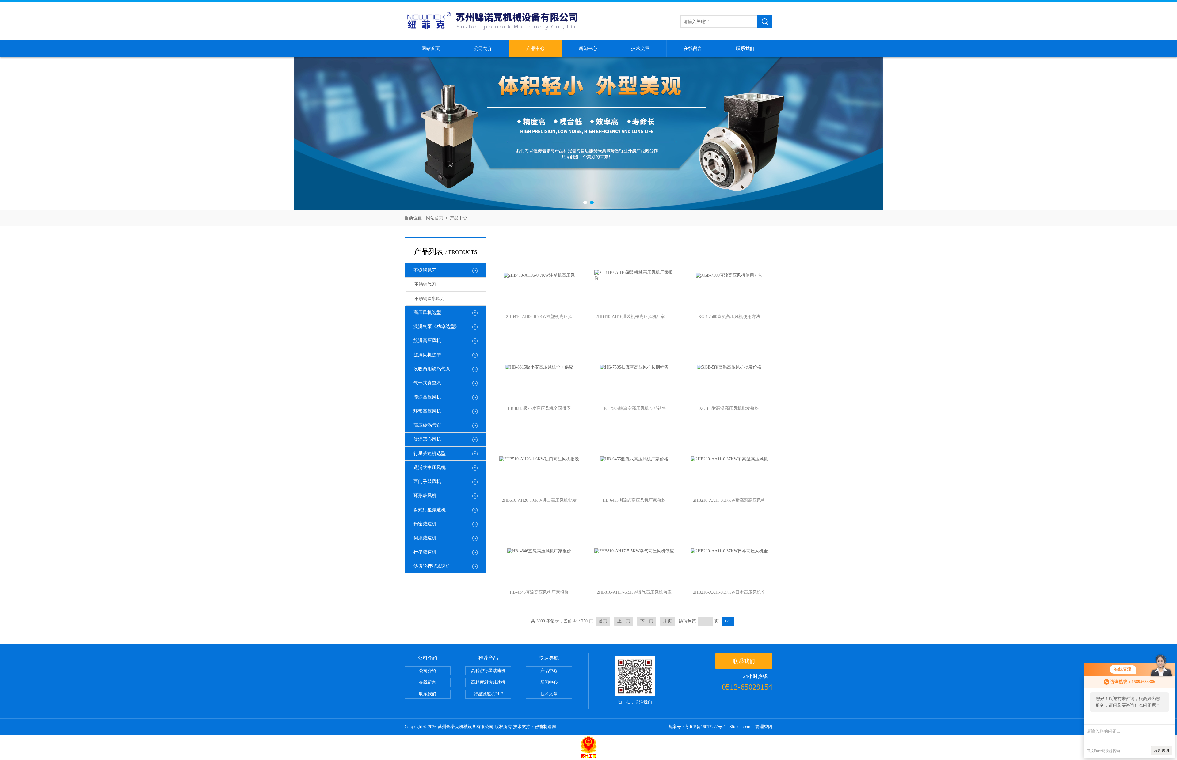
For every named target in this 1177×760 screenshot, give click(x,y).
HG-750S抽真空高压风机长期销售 (634, 408)
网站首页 (430, 48)
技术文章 (640, 48)
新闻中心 (588, 48)
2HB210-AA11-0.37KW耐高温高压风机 (729, 500)
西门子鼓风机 (427, 481)
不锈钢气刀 (425, 284)
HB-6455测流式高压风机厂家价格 (634, 500)
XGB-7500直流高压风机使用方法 (729, 316)
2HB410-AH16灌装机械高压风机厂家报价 (634, 316)
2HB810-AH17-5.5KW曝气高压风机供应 (634, 592)
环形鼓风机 (424, 495)
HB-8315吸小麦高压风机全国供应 (539, 408)
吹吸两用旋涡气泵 (431, 368)
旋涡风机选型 (427, 354)
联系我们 (745, 48)
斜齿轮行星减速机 (431, 566)
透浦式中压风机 (429, 467)
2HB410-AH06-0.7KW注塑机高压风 (539, 316)
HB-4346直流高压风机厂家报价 (539, 592)
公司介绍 (427, 670)
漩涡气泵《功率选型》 (436, 326)
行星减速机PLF (488, 694)
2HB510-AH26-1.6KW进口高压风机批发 (539, 500)
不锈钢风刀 (424, 270)
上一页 (623, 621)
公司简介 (483, 48)
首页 (603, 621)
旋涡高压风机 (427, 340)
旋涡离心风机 (427, 439)
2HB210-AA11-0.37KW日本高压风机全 (729, 592)
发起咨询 (1161, 750)
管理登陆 (763, 726)
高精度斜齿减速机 (488, 682)
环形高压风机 (427, 411)
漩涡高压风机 (427, 397)
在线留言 (693, 48)
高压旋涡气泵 (427, 425)
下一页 (646, 621)
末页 (667, 621)
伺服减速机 (424, 537)
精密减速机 (424, 523)
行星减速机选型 (429, 453)
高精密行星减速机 (488, 670)
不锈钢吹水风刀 (429, 298)
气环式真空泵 (427, 382)
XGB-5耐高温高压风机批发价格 (729, 408)
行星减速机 (424, 552)
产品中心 (535, 48)
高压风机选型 (427, 312)
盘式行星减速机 (429, 509)
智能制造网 (545, 726)
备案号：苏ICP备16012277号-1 (697, 726)
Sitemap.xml (740, 726)
